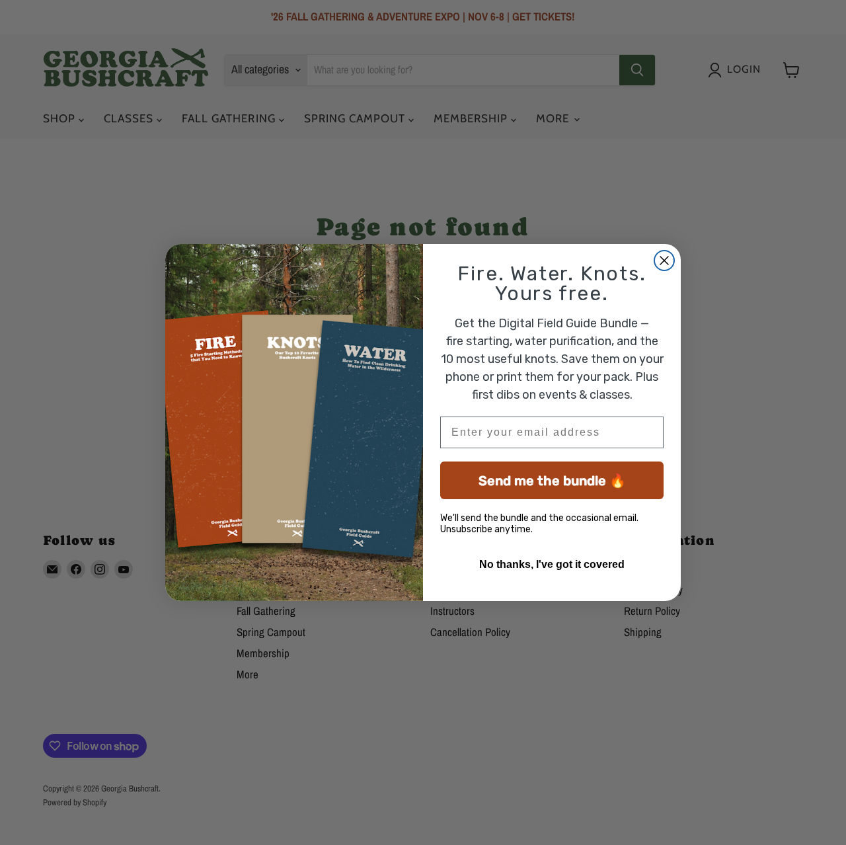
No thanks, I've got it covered (552, 564)
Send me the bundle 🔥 (552, 481)
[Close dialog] (664, 260)
